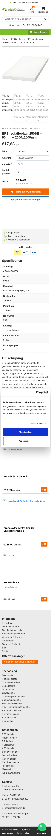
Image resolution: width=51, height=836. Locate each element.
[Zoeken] (43, 19)
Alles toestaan (25, 432)
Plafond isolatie (9, 717)
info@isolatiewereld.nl (15, 808)
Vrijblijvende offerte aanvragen (25, 199)
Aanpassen (24, 441)
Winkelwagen (40, 32)
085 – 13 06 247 (12, 804)
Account (16, 25)
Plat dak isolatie (9, 679)
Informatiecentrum (10, 627)
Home (5, 39)
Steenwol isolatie (10, 752)
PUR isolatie (8, 745)
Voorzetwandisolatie (12, 703)
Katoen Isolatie (9, 759)
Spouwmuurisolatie (11, 700)
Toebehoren (8, 766)
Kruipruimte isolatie (11, 710)
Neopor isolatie (9, 738)
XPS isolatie (8, 748)
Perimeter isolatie (10, 714)
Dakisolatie (7, 675)
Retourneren (8, 641)
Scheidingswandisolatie (13, 696)
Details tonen (36, 423)
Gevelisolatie (8, 693)
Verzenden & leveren (12, 637)
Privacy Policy (23, 833)
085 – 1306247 (12, 817)
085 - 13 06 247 (34, 25)
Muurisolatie (8, 689)
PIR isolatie (7, 741)
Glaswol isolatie (9, 755)
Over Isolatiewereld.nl (12, 630)
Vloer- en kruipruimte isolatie (16, 707)
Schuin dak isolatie (11, 682)
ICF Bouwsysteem (11, 773)
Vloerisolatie (8, 721)
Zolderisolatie (8, 686)
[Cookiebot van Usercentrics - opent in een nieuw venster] (36, 393)
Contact (6, 651)
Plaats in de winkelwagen (27, 192)
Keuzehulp (7, 623)
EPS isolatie (17, 39)
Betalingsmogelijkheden (13, 634)
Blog (4, 648)
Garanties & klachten (12, 644)
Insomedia (41, 833)
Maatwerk (6, 769)
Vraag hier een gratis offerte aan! (19, 662)
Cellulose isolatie (10, 762)
